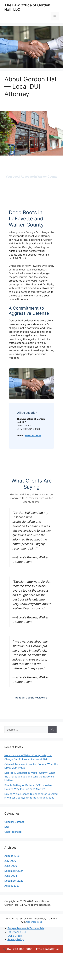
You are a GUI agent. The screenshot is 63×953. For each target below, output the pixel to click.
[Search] (52, 729)
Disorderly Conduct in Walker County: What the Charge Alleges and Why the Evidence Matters (29, 776)
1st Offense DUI (16, 932)
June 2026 (10, 865)
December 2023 (13, 880)
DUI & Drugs (14, 935)
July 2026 (10, 860)
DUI (6, 826)
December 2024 (13, 870)
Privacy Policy (15, 939)
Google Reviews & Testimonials (25, 928)
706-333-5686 (33, 435)
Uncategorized (13, 831)
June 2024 (10, 875)
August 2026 (12, 855)
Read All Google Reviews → (31, 697)
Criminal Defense (14, 821)
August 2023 (12, 885)
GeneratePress (34, 921)
